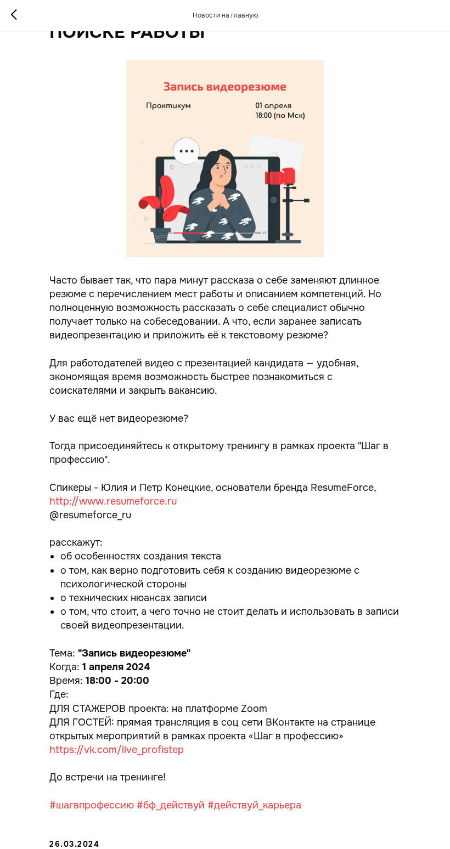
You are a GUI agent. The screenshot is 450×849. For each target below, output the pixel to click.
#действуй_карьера (254, 805)
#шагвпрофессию (91, 805)
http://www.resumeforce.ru (113, 501)
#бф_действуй (171, 805)
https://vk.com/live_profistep (116, 750)
